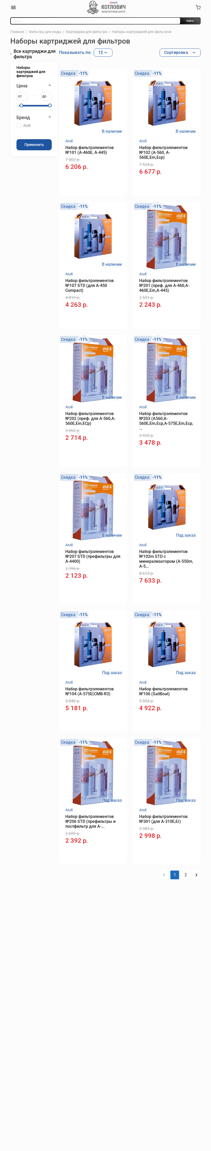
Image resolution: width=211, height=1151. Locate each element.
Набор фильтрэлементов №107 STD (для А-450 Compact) (89, 285)
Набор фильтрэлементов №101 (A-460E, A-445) (89, 150)
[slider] (21, 105)
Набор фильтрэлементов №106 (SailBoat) (163, 691)
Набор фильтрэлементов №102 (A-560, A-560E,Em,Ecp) (163, 152)
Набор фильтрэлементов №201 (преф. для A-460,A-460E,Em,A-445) (164, 285)
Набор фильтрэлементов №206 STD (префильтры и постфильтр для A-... (90, 821)
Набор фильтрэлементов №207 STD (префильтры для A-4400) (92, 556)
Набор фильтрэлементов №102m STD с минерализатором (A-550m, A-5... (166, 559)
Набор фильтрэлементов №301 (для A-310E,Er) (163, 819)
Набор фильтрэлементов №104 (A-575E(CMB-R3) (89, 691)
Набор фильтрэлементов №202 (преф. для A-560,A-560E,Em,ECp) (90, 418)
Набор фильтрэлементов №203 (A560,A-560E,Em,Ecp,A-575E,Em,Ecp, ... (166, 421)
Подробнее (155, 593)
